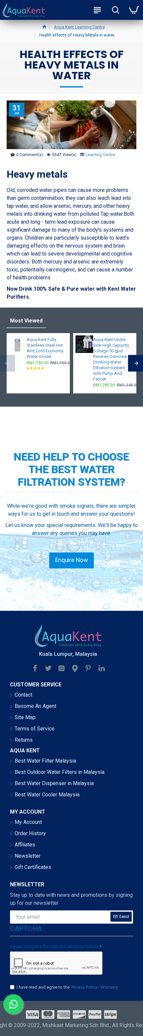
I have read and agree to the (67, 987)
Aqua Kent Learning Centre (79, 27)
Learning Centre (100, 154)
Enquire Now (71, 560)
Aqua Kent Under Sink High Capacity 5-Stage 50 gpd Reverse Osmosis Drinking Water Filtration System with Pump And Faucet (111, 359)
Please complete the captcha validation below (54, 946)
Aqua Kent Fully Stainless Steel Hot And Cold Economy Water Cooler (45, 348)
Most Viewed (26, 320)
